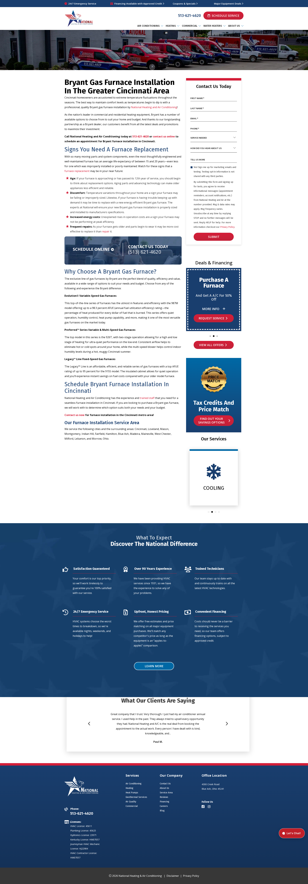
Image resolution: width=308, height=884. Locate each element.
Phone (194, 128)
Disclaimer (173, 876)
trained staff (147, 398)
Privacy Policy (227, 227)
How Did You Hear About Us (206, 148)
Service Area (166, 792)
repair (105, 231)
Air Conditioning (133, 783)
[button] (210, 336)
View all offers (211, 345)
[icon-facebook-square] (203, 807)
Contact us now (74, 415)
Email (194, 118)
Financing (164, 801)
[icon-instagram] (209, 807)
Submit (213, 237)
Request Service (211, 318)
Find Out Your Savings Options (211, 420)
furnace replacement (77, 171)
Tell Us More (197, 159)
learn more (154, 666)
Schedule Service (225, 16)
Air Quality (131, 801)
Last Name (197, 108)
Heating (129, 788)
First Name (197, 98)
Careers (164, 806)
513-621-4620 (189, 15)
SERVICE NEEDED (198, 137)
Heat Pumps (132, 792)
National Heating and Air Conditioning (154, 107)
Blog (162, 810)
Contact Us (165, 783)
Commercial (132, 806)
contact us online (164, 136)
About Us (164, 788)
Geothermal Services (136, 797)
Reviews (164, 797)
